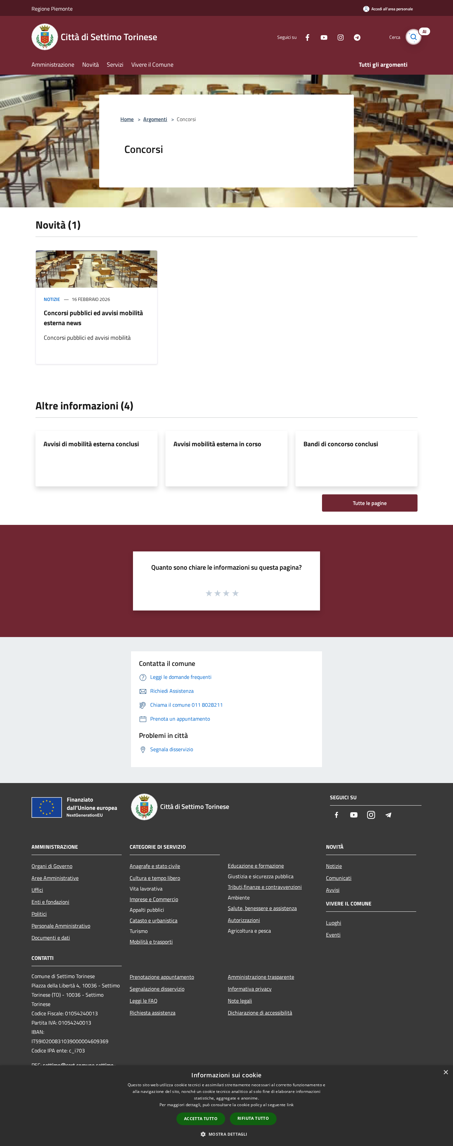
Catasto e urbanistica (153, 920)
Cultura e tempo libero (155, 878)
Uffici (37, 890)
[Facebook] (304, 36)
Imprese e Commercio (154, 899)
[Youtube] (321, 36)
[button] (226, 1134)
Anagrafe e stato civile (155, 866)
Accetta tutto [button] (201, 1118)
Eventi (333, 935)
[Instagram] (338, 36)
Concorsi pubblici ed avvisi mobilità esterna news (93, 318)
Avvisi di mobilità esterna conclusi (91, 444)
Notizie (52, 299)
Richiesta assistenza (152, 1013)
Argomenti (155, 119)
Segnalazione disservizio (157, 989)
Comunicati (339, 878)
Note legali (240, 1001)
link (290, 1105)
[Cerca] (413, 37)
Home (127, 119)
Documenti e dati (51, 938)
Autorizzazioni (244, 920)
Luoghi (333, 923)
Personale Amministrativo (61, 926)
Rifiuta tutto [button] (253, 1118)
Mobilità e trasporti (151, 942)
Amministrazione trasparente (261, 977)
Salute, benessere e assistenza (262, 908)
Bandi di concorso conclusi (340, 444)
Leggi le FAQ (144, 1001)
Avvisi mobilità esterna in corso (217, 444)
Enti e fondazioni (50, 902)
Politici (39, 914)
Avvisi (333, 890)
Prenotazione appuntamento (162, 977)
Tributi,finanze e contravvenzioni (265, 887)
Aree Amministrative (55, 878)
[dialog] (226, 1105)
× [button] (445, 1072)
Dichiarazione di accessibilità (260, 1013)
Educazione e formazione (256, 866)
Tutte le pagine (370, 503)
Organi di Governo (52, 866)
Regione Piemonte (52, 9)
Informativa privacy (250, 989)
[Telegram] (354, 36)
